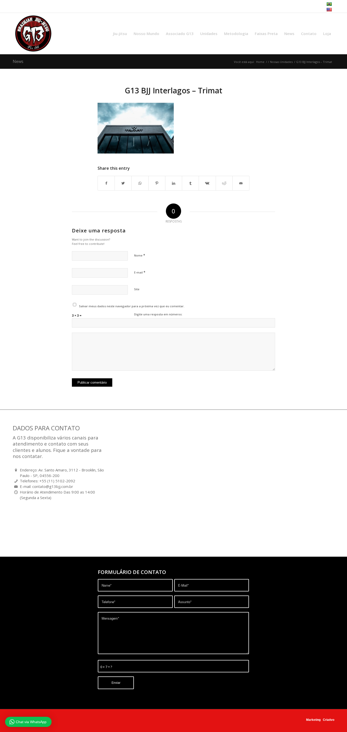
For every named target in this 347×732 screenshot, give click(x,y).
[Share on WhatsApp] (140, 183)
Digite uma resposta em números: (158, 314)
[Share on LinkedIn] (173, 183)
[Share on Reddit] (224, 183)
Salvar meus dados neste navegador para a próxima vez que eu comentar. (131, 306)
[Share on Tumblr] (190, 183)
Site (136, 289)
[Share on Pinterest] (157, 183)
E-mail (139, 272)
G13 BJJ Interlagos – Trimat (173, 90)
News (18, 61)
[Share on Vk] (207, 183)
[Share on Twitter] (123, 183)
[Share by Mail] (241, 183)
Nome (139, 255)
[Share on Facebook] (106, 183)
